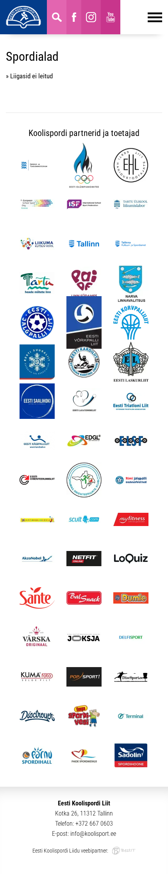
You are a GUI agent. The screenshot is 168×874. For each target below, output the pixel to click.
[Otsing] (56, 17)
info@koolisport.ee (93, 833)
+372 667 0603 (94, 823)
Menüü (141, 17)
